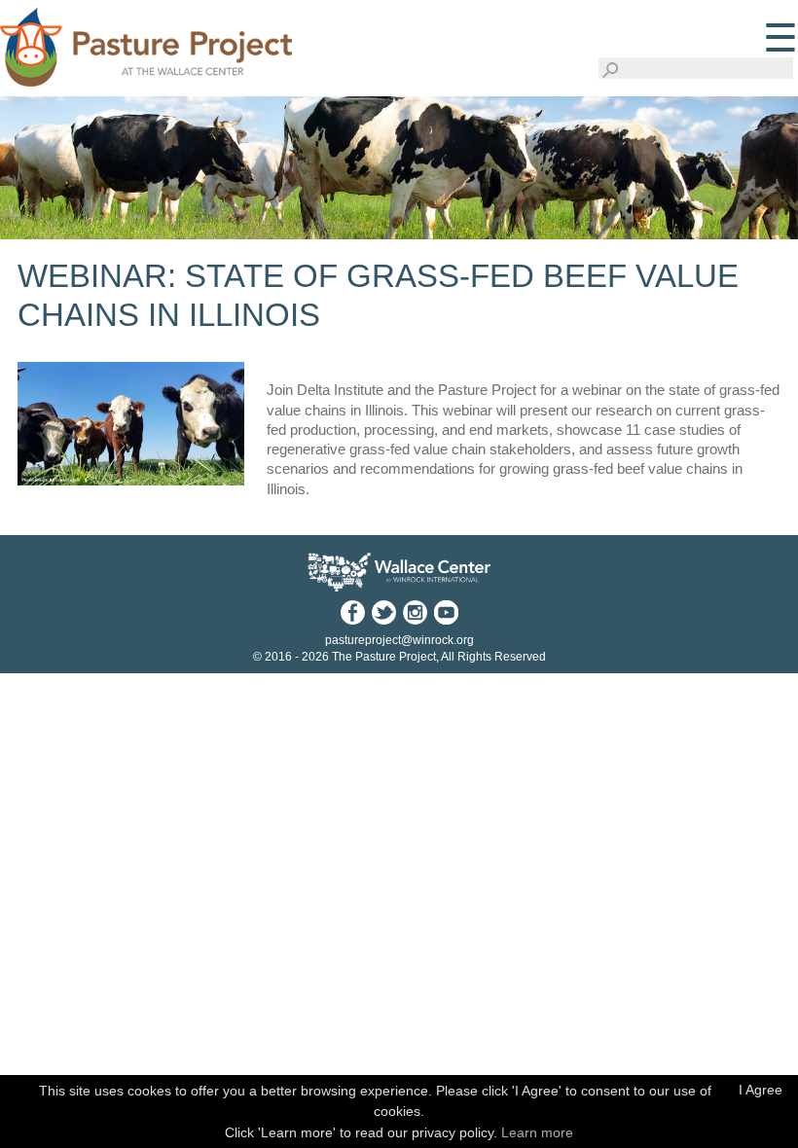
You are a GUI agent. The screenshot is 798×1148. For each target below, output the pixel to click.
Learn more (537, 1132)
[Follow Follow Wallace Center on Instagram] (414, 611)
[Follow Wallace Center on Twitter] (383, 611)
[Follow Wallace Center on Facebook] (352, 611)
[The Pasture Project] (146, 43)
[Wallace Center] (399, 572)
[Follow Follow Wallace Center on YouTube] (445, 611)
